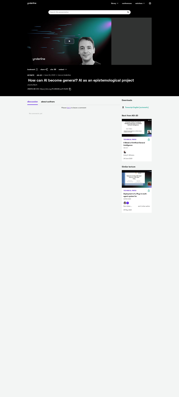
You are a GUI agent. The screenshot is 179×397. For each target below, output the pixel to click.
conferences (127, 3)
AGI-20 (135, 115)
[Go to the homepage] (31, 3)
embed (61, 69)
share (43, 69)
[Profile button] (150, 3)
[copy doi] (71, 89)
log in (69, 108)
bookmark (31, 69)
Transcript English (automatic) (137, 107)
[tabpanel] (73, 111)
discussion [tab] (32, 101)
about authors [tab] (48, 101)
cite (51, 69)
